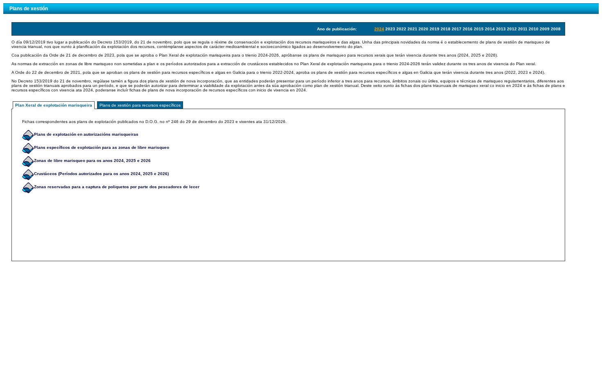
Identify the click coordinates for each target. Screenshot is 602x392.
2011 (522, 29)
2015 (479, 29)
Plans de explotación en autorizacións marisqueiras (86, 134)
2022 (401, 29)
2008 (556, 29)
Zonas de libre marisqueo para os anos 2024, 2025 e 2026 (92, 160)
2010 (534, 29)
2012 (512, 29)
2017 (457, 29)
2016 (468, 29)
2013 (501, 29)
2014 (490, 29)
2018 (445, 29)
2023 (390, 29)
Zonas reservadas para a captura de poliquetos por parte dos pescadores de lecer (116, 187)
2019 (434, 29)
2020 (423, 29)
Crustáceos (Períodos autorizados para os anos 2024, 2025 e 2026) (101, 173)
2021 (412, 29)
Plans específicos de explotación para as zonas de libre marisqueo (101, 147)
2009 (545, 29)
